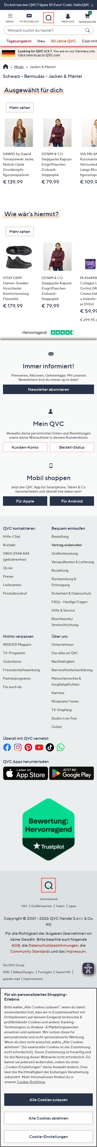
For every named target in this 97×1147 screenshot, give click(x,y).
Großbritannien (41, 906)
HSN (6, 972)
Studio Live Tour (64, 718)
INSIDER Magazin (17, 644)
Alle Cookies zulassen (48, 1099)
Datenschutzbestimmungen (53, 945)
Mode (19, 67)
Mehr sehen (19, 107)
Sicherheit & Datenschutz (71, 593)
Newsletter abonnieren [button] (48, 389)
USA (24, 906)
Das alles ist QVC (64, 653)
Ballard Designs (23, 972)
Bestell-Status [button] (72, 447)
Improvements (33, 979)
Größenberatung (64, 553)
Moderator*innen (65, 701)
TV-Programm (14, 653)
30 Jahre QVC (63, 40)
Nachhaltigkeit (63, 661)
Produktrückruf (15, 593)
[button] (10, 19)
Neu (41, 40)
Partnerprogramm (17, 678)
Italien (60, 906)
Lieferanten (12, 585)
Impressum (76, 951)
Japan (72, 906)
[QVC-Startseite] (5, 67)
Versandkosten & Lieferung (72, 562)
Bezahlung (59, 570)
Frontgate (45, 972)
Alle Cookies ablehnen (48, 1118)
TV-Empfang (61, 710)
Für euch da (12, 687)
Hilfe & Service (63, 610)
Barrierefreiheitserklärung (72, 670)
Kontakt (9, 545)
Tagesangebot (19, 40)
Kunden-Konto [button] (25, 447)
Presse (8, 576)
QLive (8, 568)
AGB (15, 945)
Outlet (56, 727)
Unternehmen (62, 644)
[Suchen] (88, 30)
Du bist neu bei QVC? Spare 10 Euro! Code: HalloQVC (47, 4)
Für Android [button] (72, 501)
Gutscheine (12, 661)
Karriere (57, 693)
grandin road (11, 979)
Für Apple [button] (25, 501)
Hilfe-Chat (11, 536)
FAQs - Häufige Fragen (69, 602)
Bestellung (60, 536)
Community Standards (30, 951)
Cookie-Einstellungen (48, 1136)
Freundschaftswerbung (21, 670)
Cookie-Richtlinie (31, 1082)
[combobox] (43, 30)
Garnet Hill (63, 972)
